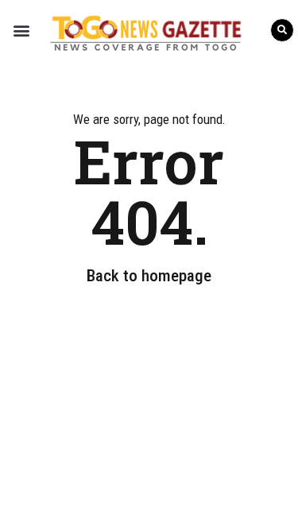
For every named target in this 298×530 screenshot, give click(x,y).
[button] (21, 30)
